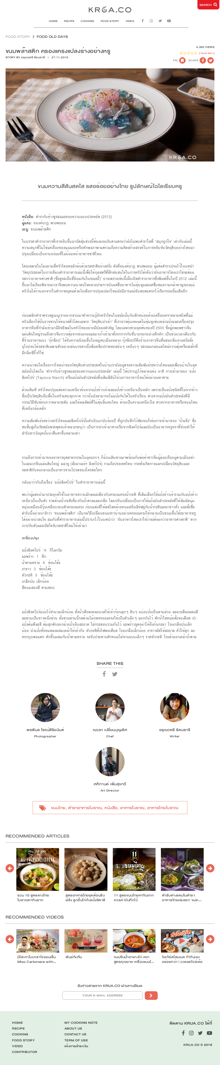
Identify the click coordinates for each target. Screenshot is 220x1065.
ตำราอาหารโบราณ (85, 808)
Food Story (18, 37)
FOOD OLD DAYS (52, 37)
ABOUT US (73, 1028)
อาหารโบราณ (132, 808)
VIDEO (130, 21)
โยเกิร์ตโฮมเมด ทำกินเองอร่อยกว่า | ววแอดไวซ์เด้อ (182, 959)
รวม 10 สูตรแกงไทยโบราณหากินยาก (33, 897)
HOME (53, 21)
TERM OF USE (76, 1040)
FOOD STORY (110, 21)
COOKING (87, 21)
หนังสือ (111, 808)
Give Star (207, 53)
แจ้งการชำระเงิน (76, 1046)
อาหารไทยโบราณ (163, 808)
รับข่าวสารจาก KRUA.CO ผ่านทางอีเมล (110, 986)
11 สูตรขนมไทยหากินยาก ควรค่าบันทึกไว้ (134, 897)
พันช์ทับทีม (74, 957)
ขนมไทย (58, 808)
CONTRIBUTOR (24, 1052)
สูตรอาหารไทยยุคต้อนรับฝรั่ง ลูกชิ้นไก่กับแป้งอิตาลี (85, 897)
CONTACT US (75, 1034)
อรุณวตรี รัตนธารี (33, 57)
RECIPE (69, 21)
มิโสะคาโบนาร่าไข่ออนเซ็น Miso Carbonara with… (36, 959)
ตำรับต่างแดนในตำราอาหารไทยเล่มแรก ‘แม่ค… (182, 897)
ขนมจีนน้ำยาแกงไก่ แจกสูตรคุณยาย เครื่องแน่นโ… (134, 959)
